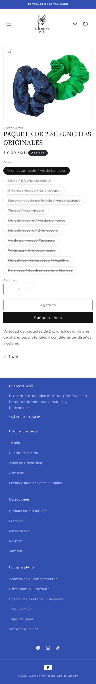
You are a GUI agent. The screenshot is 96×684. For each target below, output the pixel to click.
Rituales (16, 541)
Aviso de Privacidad (25, 463)
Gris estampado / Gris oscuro (36, 191)
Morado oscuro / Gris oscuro (35, 231)
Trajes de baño (21, 619)
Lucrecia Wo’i (38, 675)
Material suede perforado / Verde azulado (46, 201)
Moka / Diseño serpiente (32, 181)
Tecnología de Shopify (63, 675)
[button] (9, 24)
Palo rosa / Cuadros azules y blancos (42, 271)
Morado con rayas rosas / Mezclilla (40, 261)
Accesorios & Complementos (33, 579)
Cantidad (10, 280)
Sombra (15, 551)
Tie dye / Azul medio (28, 211)
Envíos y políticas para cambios (35, 483)
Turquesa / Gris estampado (34, 251)
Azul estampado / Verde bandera (39, 171)
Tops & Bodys (20, 609)
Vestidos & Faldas (23, 629)
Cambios (16, 473)
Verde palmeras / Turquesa (34, 241)
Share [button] (13, 357)
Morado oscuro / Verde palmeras (39, 221)
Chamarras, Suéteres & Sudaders (36, 599)
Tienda (14, 443)
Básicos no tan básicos (28, 511)
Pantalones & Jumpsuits (29, 589)
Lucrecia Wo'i (20, 531)
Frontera (16, 521)
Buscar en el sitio (23, 453)
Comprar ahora (48, 317)
